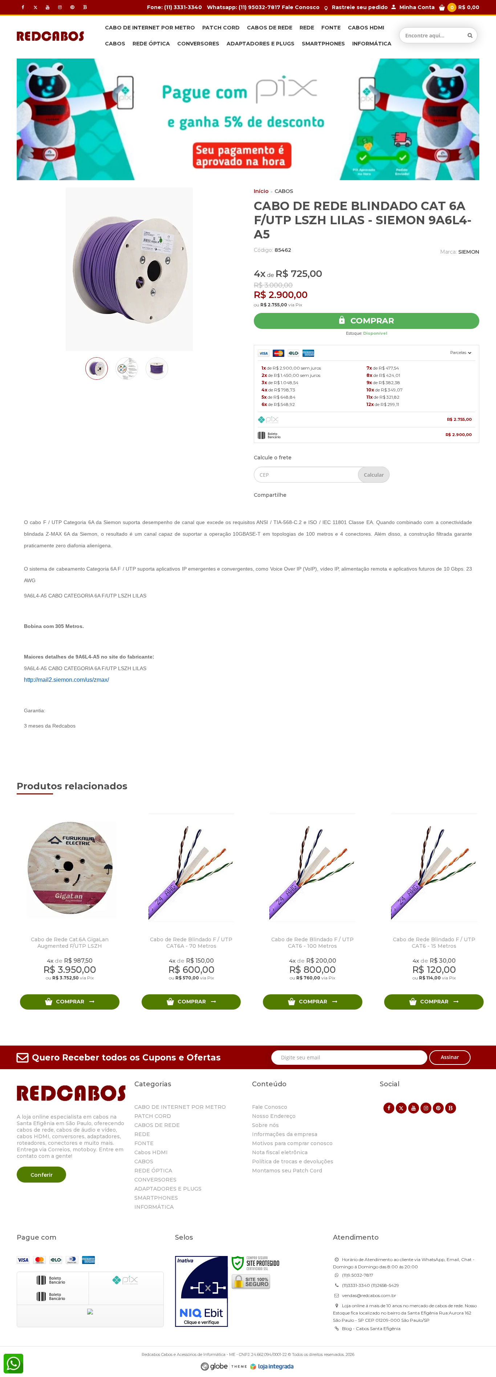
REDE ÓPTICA (153, 1170)
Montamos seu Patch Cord (287, 1170)
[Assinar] (450, 1057)
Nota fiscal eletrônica (280, 1152)
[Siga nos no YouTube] (413, 1108)
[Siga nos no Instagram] (59, 7)
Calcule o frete (273, 457)
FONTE (144, 1143)
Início (261, 191)
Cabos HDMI (151, 1152)
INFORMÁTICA (154, 1207)
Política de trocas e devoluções (292, 1161)
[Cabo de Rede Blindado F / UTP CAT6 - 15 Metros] (433, 908)
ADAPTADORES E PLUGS (168, 1188)
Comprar (371, 321)
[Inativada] (201, 1291)
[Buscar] (470, 35)
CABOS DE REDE (157, 1125)
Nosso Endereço (274, 1116)
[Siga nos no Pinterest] (72, 7)
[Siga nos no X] (35, 7)
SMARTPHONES (156, 1198)
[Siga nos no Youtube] (47, 7)
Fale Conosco (301, 7)
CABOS (284, 191)
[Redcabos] (50, 35)
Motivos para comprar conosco (292, 1143)
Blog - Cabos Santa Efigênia (371, 1328)
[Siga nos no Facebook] (22, 7)
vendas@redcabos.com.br (369, 1295)
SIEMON (468, 252)
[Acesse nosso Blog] (84, 7)
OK (374, 475)
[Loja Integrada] (272, 1367)
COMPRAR (71, 1001)
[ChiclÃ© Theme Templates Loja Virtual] (224, 1366)
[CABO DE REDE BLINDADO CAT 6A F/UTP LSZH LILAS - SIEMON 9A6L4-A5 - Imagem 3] (157, 368)
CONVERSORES (155, 1179)
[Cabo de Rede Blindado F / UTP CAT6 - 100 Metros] (312, 908)
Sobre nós (265, 1125)
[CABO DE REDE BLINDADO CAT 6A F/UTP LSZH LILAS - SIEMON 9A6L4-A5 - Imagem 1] (96, 368)
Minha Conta (417, 7)
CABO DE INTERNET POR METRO (180, 1107)
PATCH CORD (152, 1116)
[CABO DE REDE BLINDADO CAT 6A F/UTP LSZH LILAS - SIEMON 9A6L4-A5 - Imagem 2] (126, 368)
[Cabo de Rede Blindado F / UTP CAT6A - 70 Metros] (191, 908)
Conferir (42, 1175)
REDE (142, 1134)
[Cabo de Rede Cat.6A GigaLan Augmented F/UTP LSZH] (69, 908)
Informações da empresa (284, 1134)
